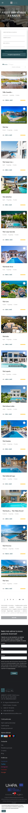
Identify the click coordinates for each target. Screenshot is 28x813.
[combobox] (14, 45)
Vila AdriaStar (7, 197)
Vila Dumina (7, 441)
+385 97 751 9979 (8, 708)
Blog (2, 753)
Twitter (3, 764)
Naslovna (12, 21)
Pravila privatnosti (7, 728)
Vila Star (5, 127)
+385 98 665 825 (8, 711)
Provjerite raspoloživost (14, 54)
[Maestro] (13, 736)
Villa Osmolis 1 (7, 92)
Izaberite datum (6, 37)
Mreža (5, 64)
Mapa (11, 64)
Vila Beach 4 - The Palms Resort (13, 511)
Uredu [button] (3, 811)
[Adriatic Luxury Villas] (14, 2)
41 (23, 599)
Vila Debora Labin (8, 406)
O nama (3, 751)
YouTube (4, 770)
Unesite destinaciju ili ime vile (10, 32)
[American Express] (2, 736)
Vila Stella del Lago (9, 476)
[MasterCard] (9, 736)
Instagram (4, 767)
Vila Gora (6, 301)
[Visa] (6, 736)
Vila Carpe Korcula (9, 232)
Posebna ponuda (6, 748)
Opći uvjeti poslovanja (8, 723)
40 (19, 599)
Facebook (4, 761)
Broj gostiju (6, 43)
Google (3, 772)
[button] (25, 80)
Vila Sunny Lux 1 (8, 162)
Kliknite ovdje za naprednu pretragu (14, 51)
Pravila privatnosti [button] (14, 808)
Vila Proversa (7, 546)
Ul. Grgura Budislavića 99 (11, 704)
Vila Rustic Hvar (8, 267)
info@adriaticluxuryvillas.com (12, 713)
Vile (2, 745)
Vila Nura (6, 581)
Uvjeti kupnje (5, 726)
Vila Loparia (6, 371)
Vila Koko (6, 336)
